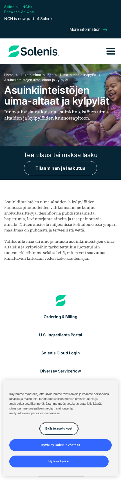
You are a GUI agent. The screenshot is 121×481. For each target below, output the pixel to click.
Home (9, 75)
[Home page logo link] (60, 300)
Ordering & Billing (60, 316)
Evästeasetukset (59, 428)
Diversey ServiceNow (60, 371)
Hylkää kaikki (59, 461)
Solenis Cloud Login (60, 352)
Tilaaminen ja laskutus (60, 168)
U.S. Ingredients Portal (60, 334)
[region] (60, 428)
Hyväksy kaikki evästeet (60, 445)
